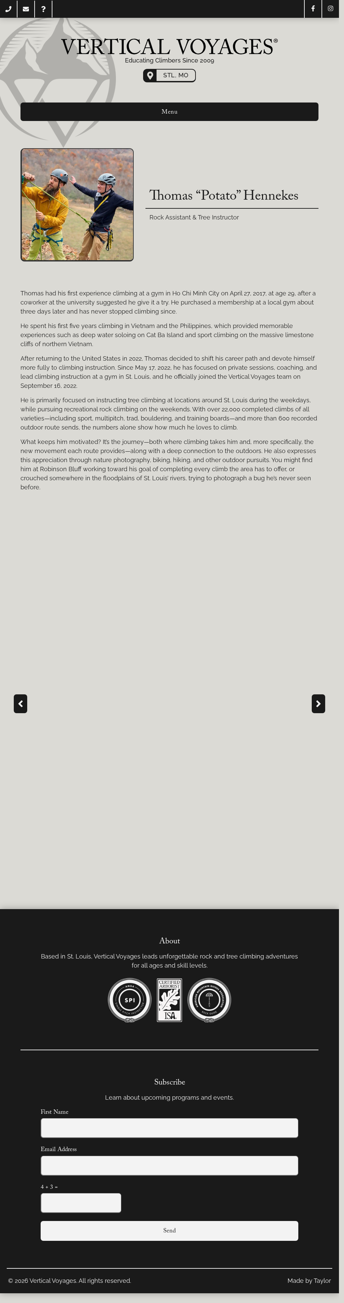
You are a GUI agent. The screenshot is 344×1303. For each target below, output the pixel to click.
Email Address (59, 1150)
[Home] (169, 46)
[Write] (26, 9)
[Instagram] (331, 8)
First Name (55, 1112)
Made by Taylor (309, 1280)
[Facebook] (313, 8)
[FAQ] (43, 9)
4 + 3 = (49, 1187)
